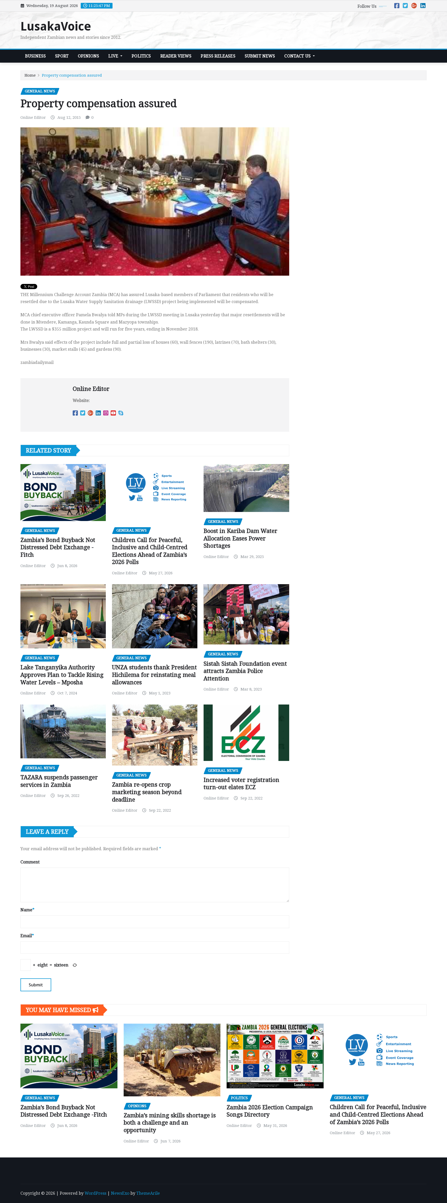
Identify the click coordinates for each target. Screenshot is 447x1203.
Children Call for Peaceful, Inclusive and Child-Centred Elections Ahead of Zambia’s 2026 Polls (378, 1114)
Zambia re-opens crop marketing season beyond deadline (147, 792)
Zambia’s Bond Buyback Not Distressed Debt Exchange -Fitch (57, 547)
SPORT (62, 56)
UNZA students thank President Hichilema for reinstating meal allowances (154, 674)
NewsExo (120, 1193)
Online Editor (33, 117)
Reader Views (176, 56)
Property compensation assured (72, 75)
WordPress (95, 1193)
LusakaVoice (55, 26)
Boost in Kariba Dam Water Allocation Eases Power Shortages (240, 538)
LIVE (113, 56)
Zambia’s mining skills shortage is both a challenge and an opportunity (170, 1122)
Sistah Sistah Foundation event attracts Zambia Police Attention (245, 671)
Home (30, 75)
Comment (30, 862)
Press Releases (218, 56)
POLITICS (141, 56)
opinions (88, 56)
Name (27, 909)
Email (27, 935)
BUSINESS (35, 56)
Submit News (260, 56)
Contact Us (298, 56)
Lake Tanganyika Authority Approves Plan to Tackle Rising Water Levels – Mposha (61, 674)
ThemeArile (148, 1193)
